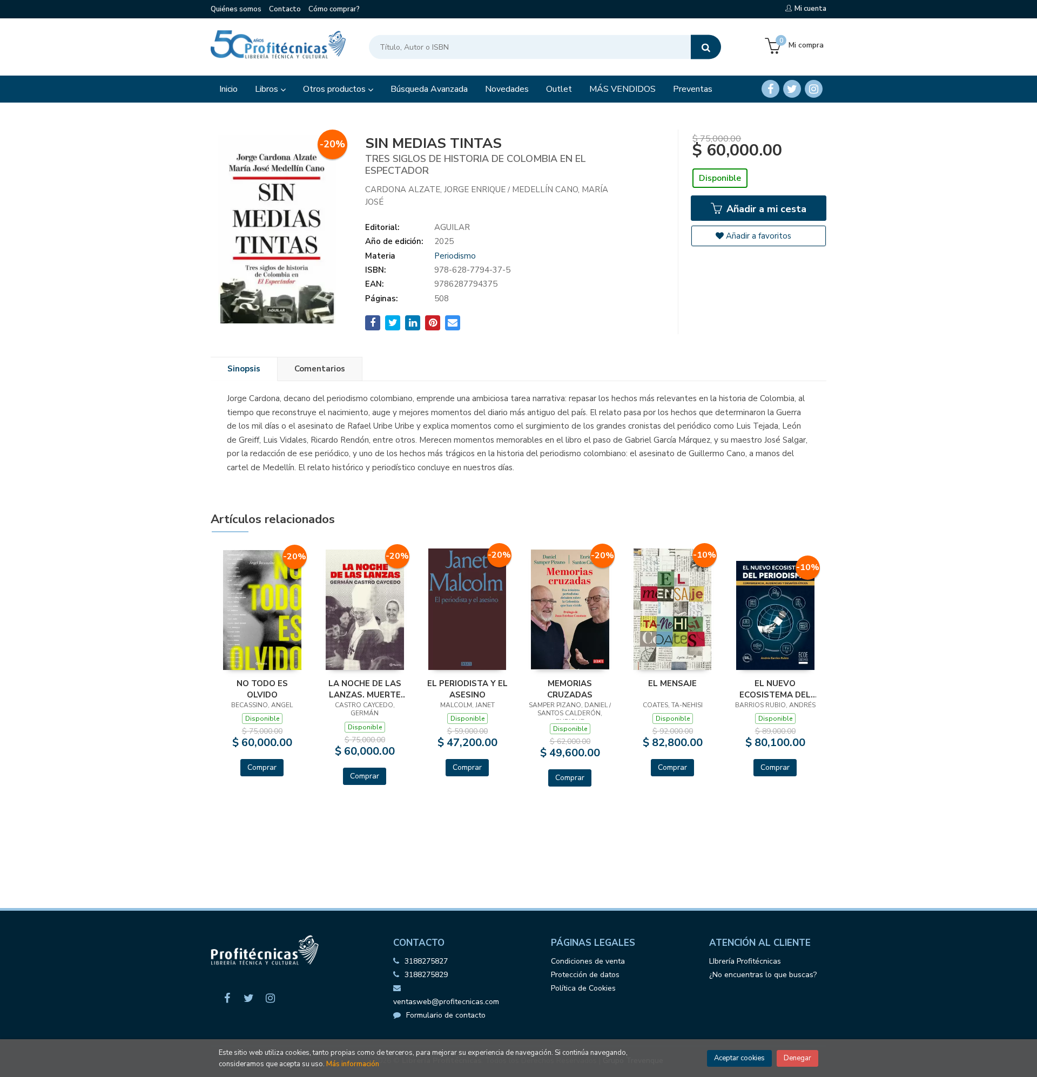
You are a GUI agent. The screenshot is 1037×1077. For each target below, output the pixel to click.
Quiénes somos (236, 9)
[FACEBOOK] (770, 89)
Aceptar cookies (739, 1058)
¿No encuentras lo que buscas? (763, 975)
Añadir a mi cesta (765, 208)
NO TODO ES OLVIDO (262, 689)
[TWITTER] (792, 89)
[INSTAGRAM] (814, 89)
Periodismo (455, 255)
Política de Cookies (583, 988)
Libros (267, 89)
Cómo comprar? (334, 9)
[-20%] (262, 609)
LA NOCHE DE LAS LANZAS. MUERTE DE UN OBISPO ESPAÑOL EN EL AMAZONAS (364, 689)
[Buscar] (706, 47)
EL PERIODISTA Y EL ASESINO (467, 689)
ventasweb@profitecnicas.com (446, 1002)
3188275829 (426, 975)
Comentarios (319, 368)
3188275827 (426, 961)
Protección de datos (585, 975)
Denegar (797, 1058)
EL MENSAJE (672, 683)
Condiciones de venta (588, 961)
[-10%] (672, 608)
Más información (352, 1064)
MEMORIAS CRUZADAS (569, 689)
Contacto (285, 9)
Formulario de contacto (446, 1015)
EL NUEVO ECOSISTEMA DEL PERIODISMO (775, 689)
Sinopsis (243, 368)
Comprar (262, 767)
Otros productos (335, 89)
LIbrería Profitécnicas (745, 961)
